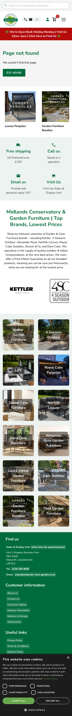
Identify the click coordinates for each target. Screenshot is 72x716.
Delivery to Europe (17, 616)
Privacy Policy (14, 640)
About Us (12, 593)
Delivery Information (18, 610)
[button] (36, 710)
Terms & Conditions (18, 646)
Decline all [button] (53, 700)
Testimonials (14, 622)
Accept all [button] (18, 700)
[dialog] (36, 685)
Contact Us (13, 599)
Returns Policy (15, 652)
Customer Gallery (16, 604)
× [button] (68, 657)
